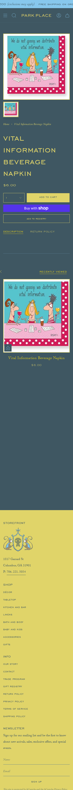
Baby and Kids (13, 629)
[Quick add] (8, 348)
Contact (8, 671)
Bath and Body (13, 622)
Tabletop (9, 599)
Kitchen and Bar (14, 607)
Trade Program (14, 679)
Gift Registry (12, 686)
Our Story (10, 664)
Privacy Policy (13, 701)
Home (6, 124)
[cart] (67, 15)
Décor (7, 592)
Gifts (6, 644)
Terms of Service (15, 708)
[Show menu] (5, 15)
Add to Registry (36, 218)
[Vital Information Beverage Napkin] (36, 316)
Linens (7, 614)
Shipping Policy (14, 716)
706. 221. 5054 (16, 572)
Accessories (12, 637)
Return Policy (13, 694)
